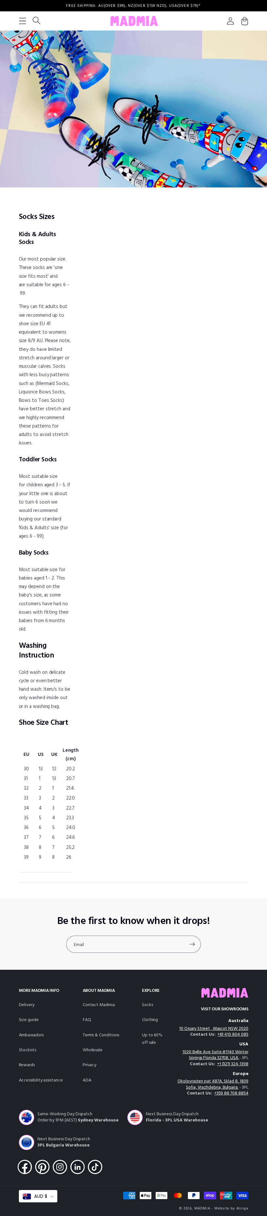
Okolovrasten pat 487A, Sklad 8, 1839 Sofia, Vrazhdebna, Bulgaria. (212, 1084)
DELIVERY (27, 1005)
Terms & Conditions (101, 1035)
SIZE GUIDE (29, 1020)
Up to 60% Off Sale (152, 1038)
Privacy (90, 1065)
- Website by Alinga (229, 1208)
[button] (22, 21)
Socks (147, 1005)
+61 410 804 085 (233, 1034)
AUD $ (40, 1196)
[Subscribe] (192, 944)
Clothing (150, 1020)
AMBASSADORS (31, 1035)
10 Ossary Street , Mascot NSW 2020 (213, 1028)
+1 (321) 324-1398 (232, 1064)
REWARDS (27, 1065)
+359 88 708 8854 (231, 1093)
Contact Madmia (99, 1005)
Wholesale (93, 1050)
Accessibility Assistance (41, 1080)
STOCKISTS (27, 1050)
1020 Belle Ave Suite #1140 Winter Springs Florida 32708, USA (215, 1055)
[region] (133, 5)
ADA (87, 1080)
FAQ (87, 1020)
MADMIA (202, 1208)
